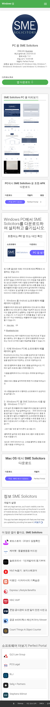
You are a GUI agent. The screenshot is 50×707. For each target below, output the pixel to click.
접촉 (48, 703)
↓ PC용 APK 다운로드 (15, 202)
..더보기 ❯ (38, 522)
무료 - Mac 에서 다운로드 (18, 479)
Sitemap (20, 703)
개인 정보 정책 (31, 703)
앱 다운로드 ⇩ (25, 82)
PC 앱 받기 (39, 252)
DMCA (41, 703)
